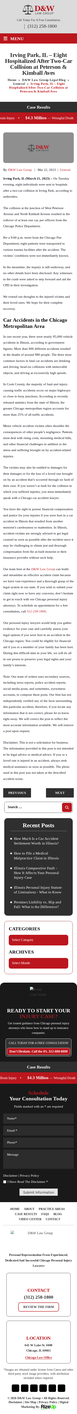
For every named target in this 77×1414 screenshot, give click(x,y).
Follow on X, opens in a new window (34, 1388)
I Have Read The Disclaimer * (27, 1181)
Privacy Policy (29, 1175)
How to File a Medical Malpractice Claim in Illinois (36, 855)
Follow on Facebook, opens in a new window (15, 1388)
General (65, 169)
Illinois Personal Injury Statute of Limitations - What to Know (38, 890)
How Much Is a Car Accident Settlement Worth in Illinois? (36, 841)
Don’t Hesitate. (38, 1051)
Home (15, 1209)
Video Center (30, 1219)
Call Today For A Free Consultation (38, 1043)
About (29, 1209)
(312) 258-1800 (42, 26)
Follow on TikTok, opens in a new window (61, 1388)
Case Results (26, 1214)
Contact (53, 1219)
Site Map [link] (30, 1402)
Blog (57, 1214)
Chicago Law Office (38, 1357)
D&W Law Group (20, 169)
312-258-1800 (36, 611)
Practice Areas (52, 1209)
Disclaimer (10, 1175)
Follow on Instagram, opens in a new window (24, 1388)
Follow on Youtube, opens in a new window (43, 1388)
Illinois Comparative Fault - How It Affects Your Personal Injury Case (36, 873)
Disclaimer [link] (15, 1402)
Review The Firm (38, 1307)
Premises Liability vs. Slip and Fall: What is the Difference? (37, 904)
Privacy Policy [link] (48, 1402)
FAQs (45, 1214)
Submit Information (38, 1192)
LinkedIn (52, 1388)
